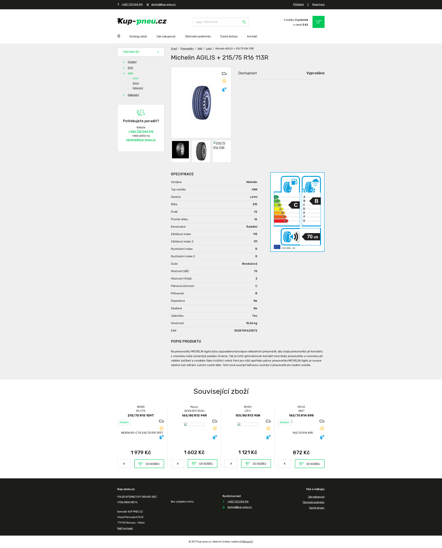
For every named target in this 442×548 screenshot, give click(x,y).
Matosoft (247, 541)
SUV (130, 67)
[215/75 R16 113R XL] (201, 102)
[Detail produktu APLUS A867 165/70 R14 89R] (301, 433)
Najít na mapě (125, 528)
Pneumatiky (131, 52)
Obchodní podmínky (198, 36)
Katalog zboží (138, 36)
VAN (130, 73)
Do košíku (153, 464)
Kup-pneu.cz (142, 21)
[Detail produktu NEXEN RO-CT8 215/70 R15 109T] (140, 433)
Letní (135, 78)
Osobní (132, 62)
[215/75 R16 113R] (180, 151)
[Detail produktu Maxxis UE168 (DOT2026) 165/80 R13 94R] (194, 433)
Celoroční (138, 88)
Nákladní (133, 95)
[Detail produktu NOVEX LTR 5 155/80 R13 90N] (247, 433)
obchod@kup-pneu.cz (163, 4)
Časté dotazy (229, 36)
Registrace (318, 4)
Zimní (136, 83)
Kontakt (252, 36)
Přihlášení (298, 4)
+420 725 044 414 (132, 4)
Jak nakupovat (166, 36)
